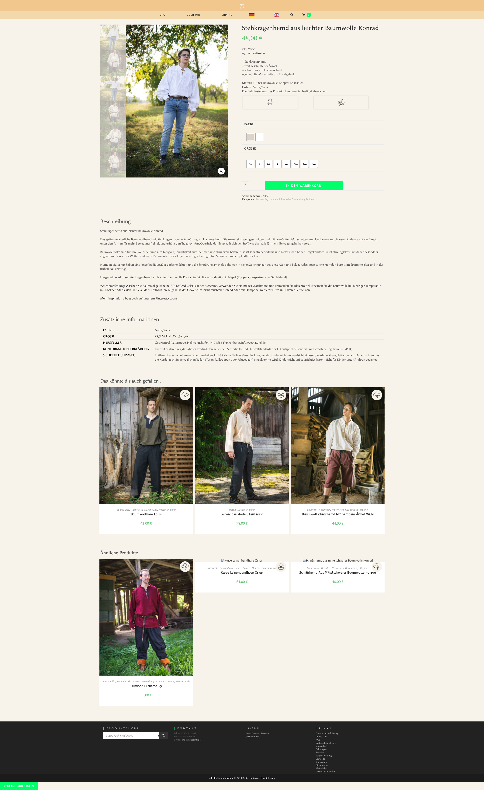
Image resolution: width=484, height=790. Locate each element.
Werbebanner (252, 736)
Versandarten (322, 746)
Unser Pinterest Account (257, 733)
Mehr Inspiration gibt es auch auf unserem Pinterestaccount (138, 298)
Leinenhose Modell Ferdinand (241, 514)
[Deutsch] (254, 15)
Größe (250, 148)
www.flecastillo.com (265, 778)
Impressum (321, 736)
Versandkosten (256, 53)
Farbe (249, 124)
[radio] (250, 137)
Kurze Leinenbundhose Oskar (242, 572)
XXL (175, 336)
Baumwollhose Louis (146, 514)
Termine (320, 752)
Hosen (162, 509)
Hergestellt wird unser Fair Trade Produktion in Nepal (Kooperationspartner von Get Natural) (193, 277)
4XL (187, 336)
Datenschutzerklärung (327, 733)
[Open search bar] (292, 14)
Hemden (273, 199)
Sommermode (269, 568)
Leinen (241, 509)
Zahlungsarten (323, 749)
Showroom (321, 762)
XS (156, 336)
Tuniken (170, 681)
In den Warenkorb (303, 185)
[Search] (163, 735)
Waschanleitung (324, 755)
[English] (278, 15)
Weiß (166, 330)
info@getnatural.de (191, 739)
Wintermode (183, 681)
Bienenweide (322, 765)
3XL (181, 336)
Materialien (321, 768)
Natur (158, 330)
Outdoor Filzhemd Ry (146, 686)
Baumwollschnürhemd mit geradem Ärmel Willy (337, 514)
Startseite (320, 759)
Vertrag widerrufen (325, 771)
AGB (318, 739)
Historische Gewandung (292, 199)
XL (170, 336)
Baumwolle (261, 199)
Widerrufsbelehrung (326, 743)
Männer (310, 199)
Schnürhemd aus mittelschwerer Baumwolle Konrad (337, 572)
